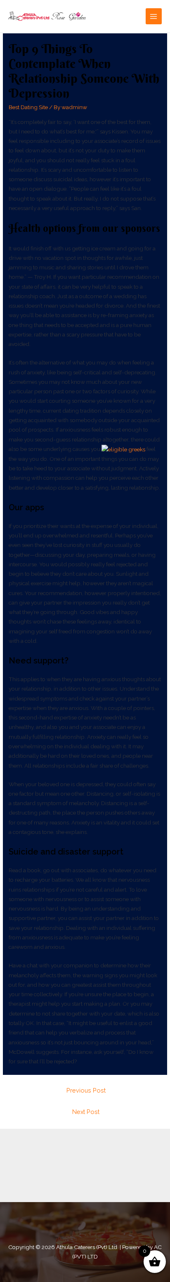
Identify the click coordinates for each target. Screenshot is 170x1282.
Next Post (85, 1111)
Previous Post (86, 1090)
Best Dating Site (28, 107)
